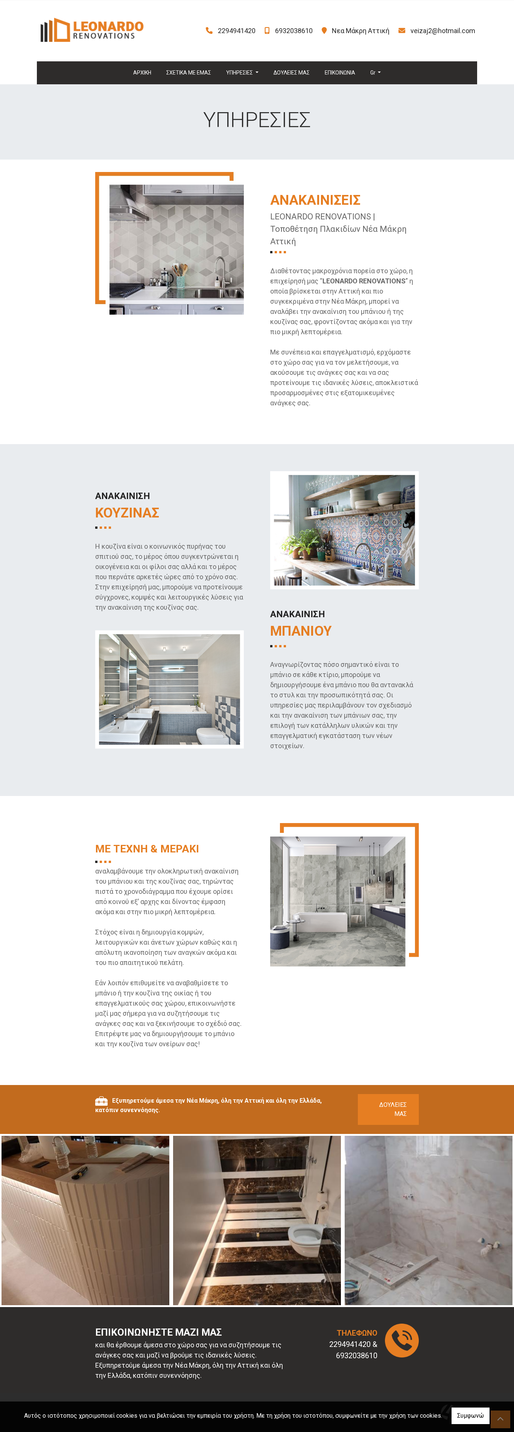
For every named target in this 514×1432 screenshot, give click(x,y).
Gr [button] (373, 73)
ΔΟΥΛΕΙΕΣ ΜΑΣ (292, 73)
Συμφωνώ (470, 1415)
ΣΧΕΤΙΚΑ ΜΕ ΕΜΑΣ (188, 73)
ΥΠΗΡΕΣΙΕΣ (240, 73)
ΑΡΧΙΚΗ (142, 73)
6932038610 (294, 31)
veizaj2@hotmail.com (443, 31)
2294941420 (236, 31)
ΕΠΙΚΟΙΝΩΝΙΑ (340, 73)
